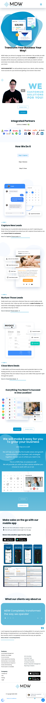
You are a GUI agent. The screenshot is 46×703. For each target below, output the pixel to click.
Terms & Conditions (11, 698)
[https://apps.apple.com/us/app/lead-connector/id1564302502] (9, 539)
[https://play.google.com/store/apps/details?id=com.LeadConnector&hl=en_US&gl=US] (21, 539)
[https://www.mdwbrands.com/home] (13, 4)
